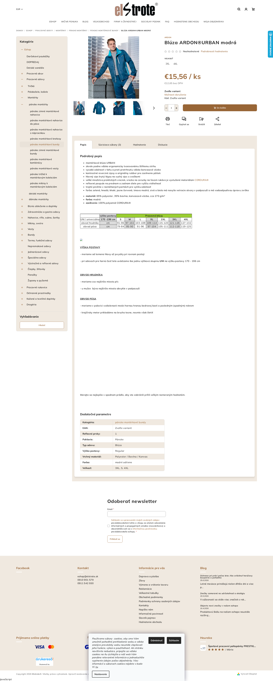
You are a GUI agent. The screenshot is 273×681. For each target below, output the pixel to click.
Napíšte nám (146, 609)
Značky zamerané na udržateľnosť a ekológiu (222, 593)
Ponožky (32, 274)
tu (96, 666)
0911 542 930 (86, 583)
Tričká (31, 86)
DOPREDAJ (33, 62)
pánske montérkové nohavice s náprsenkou (46, 131)
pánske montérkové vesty (44, 168)
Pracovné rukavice (37, 287)
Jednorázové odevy (38, 251)
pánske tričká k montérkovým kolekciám (43, 176)
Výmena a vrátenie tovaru (153, 584)
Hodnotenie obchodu (150, 622)
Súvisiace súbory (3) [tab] (109, 144)
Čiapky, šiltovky (36, 269)
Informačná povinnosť (151, 613)
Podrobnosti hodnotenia (214, 51)
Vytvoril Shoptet (249, 674)
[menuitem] (53, 21)
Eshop (27, 49)
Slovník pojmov (147, 617)
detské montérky (38, 193)
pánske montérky (38, 104)
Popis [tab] (83, 144)
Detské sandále (35, 67)
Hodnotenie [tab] (139, 144)
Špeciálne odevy (37, 257)
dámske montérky (39, 199)
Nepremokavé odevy (39, 246)
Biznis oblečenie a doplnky (42, 206)
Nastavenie (100, 674)
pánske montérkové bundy (45, 144)
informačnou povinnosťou (145, 528)
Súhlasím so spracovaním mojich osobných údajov (135, 520)
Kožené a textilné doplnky (41, 298)
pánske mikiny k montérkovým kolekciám (43, 185)
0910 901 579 (86, 579)
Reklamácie (145, 588)
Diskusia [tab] (163, 144)
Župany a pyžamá (38, 280)
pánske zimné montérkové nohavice (44, 113)
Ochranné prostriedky (39, 293)
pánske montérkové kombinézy (41, 161)
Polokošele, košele (38, 91)
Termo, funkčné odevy (40, 240)
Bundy (31, 234)
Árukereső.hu (44, 664)
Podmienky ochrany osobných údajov (159, 601)
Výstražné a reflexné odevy (43, 263)
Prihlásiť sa (115, 539)
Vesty (31, 229)
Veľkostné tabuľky (149, 593)
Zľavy (142, 580)
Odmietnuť (156, 640)
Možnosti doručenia (175, 94)
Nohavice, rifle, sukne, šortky (44, 217)
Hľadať (42, 325)
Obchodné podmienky (151, 597)
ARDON (168, 37)
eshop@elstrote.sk (88, 576)
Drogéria (32, 304)
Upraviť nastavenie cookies (81, 674)
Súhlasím (174, 640)
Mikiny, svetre (35, 223)
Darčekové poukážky (38, 56)
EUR (18, 9)
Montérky (33, 97)
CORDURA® (202, 180)
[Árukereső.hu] (44, 660)
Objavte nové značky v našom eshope (219, 606)
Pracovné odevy (36, 79)
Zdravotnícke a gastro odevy (44, 211)
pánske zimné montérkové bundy (44, 152)
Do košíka (221, 107)
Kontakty (144, 605)
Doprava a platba (149, 576)
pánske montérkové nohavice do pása (46, 122)
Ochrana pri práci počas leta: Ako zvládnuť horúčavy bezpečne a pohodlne (226, 577)
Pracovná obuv (35, 73)
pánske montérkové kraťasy (45, 138)
